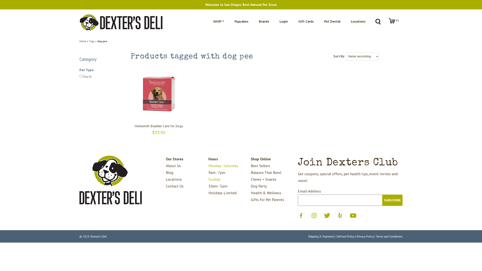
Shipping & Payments (321, 236)
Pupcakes (241, 21)
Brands (264, 21)
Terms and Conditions (389, 236)
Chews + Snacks (263, 179)
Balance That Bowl (266, 172)
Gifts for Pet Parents (267, 199)
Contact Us (175, 186)
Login (284, 21)
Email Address (309, 191)
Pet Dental (332, 21)
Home (82, 41)
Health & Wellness (266, 192)
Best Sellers (260, 165)
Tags (92, 41)
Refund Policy (345, 236)
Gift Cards (306, 21)
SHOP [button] (217, 21)
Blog (169, 172)
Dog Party (259, 186)
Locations (358, 21)
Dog (87, 76)
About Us (173, 165)
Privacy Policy (365, 236)
